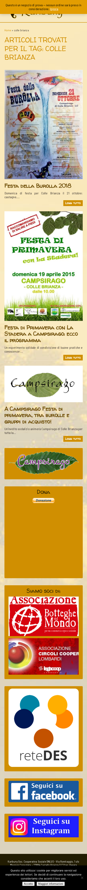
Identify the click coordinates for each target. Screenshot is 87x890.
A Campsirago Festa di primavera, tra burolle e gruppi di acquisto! (36, 415)
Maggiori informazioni (50, 883)
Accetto (28, 883)
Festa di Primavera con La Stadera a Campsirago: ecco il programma (41, 334)
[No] (82, 878)
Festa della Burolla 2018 (37, 186)
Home (7, 30)
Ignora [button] (54, 9)
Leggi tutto (73, 203)
